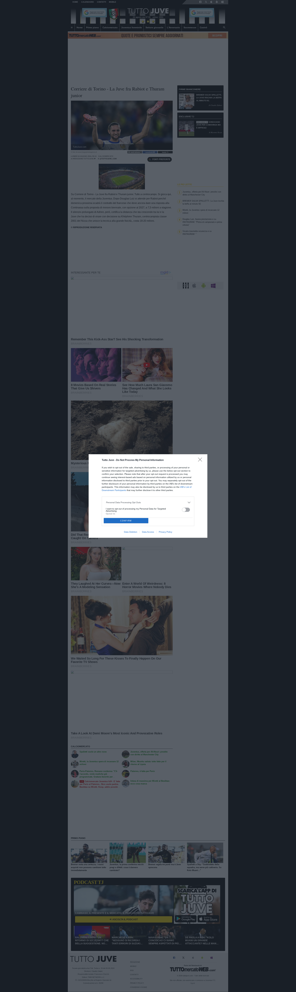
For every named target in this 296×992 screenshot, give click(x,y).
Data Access (148, 532)
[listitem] (148, 502)
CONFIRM (126, 521)
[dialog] (148, 496)
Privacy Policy (165, 532)
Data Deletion (130, 532)
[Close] (201, 461)
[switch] (186, 510)
